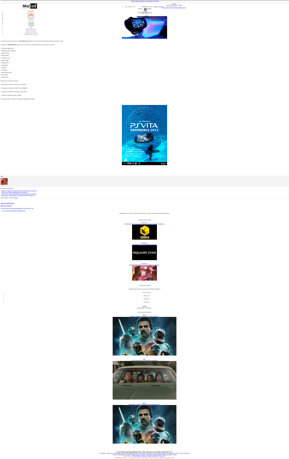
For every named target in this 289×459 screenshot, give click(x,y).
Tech (162, 453)
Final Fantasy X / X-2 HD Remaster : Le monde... (144, 244)
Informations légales (167, 454)
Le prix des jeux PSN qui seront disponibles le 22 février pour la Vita (17, 208)
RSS (164, 456)
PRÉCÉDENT (7, 203)
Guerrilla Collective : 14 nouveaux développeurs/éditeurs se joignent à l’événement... (144, 223)
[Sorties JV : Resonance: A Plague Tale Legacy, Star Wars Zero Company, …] (144, 355)
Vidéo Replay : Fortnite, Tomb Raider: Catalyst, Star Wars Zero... (144, 404)
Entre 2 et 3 (147, 295)
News (146, 15)
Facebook (144, 456)
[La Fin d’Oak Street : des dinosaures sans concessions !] (144, 399)
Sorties (146, 18)
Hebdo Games (146, 19)
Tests (146, 17)
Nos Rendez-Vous (135, 454)
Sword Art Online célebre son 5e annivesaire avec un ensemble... (144, 264)
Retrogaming (182, 7)
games (143, 314)
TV (183, 453)
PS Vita (145, 222)
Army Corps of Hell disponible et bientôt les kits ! (14, 210)
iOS (175, 7)
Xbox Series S (165, 7)
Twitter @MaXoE (136, 456)
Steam (177, 7)
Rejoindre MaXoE (157, 454)
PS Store (172, 7)
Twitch (160, 456)
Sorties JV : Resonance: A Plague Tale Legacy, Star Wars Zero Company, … (19, 190)
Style (151, 453)
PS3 (146, 243)
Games (108, 453)
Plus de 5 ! (146, 302)
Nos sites (128, 454)
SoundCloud (155, 456)
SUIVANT (6, 205)
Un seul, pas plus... (146, 292)
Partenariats (149, 454)
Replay (146, 21)
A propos (114, 454)
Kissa (141, 453)
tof (2, 176)
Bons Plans (146, 23)
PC (142, 222)
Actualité (143, 454)
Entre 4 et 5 (147, 299)
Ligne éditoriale (121, 454)
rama (144, 359)
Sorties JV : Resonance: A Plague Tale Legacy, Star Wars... (145, 316)
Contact (175, 454)
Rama (118, 453)
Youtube (149, 456)
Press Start (146, 22)
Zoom (172, 453)
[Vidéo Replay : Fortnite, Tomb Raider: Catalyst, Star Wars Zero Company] (144, 443)
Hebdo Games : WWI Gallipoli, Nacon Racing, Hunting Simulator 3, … (18, 195)
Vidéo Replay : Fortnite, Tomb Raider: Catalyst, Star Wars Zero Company (19, 193)
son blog (16, 197)
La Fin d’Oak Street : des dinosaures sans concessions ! (14, 192)
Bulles (130, 453)
